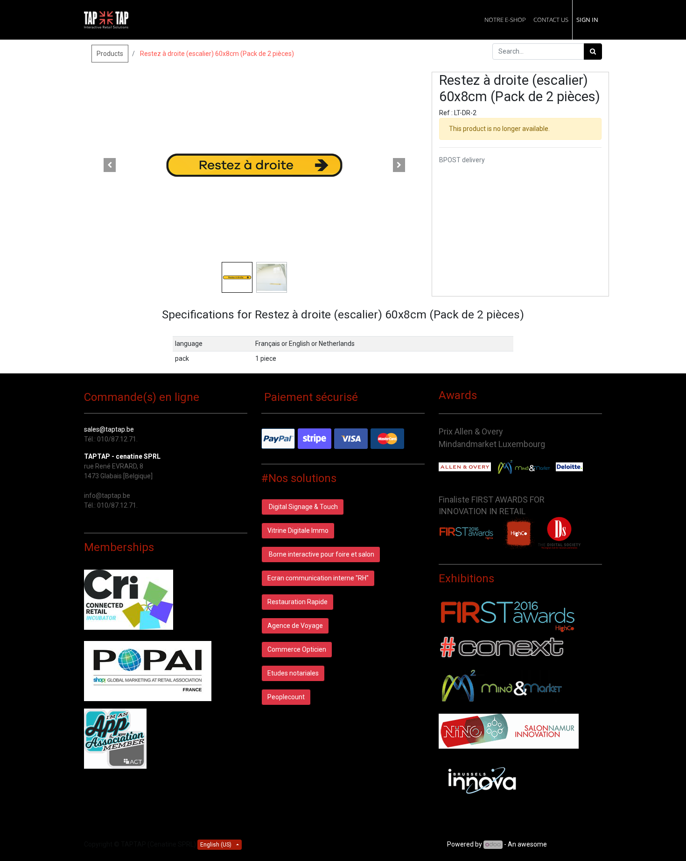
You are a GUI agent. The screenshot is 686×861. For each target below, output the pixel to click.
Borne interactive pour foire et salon (320, 554)
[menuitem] (505, 20)
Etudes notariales (293, 673)
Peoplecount (286, 697)
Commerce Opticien (296, 649)
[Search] (593, 51)
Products (110, 53)
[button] (109, 165)
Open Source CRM (575, 844)
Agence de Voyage (295, 625)
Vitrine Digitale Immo (298, 530)
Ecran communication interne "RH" (318, 578)
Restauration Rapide (297, 602)
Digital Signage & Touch (302, 506)
